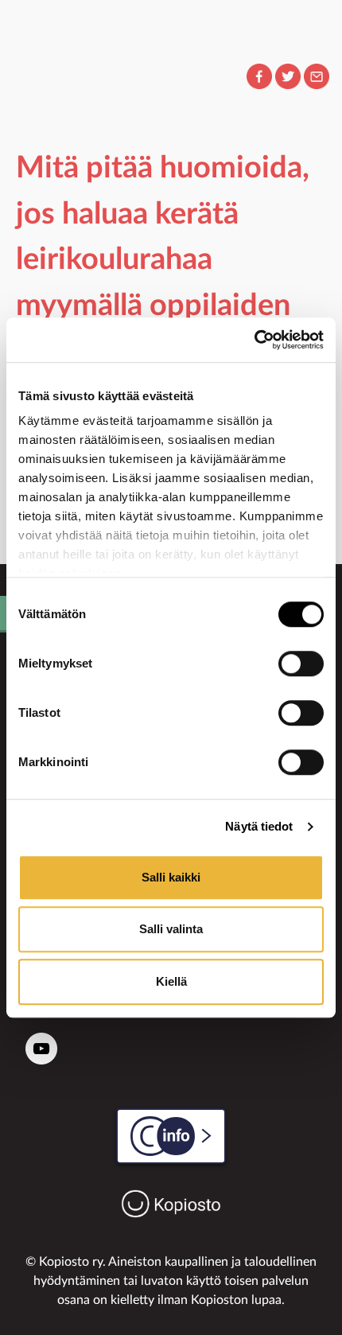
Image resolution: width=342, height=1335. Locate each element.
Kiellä (171, 981)
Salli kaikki (171, 877)
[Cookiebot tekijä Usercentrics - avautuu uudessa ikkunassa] (254, 339)
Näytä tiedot (259, 826)
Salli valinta (171, 929)
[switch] (301, 663)
